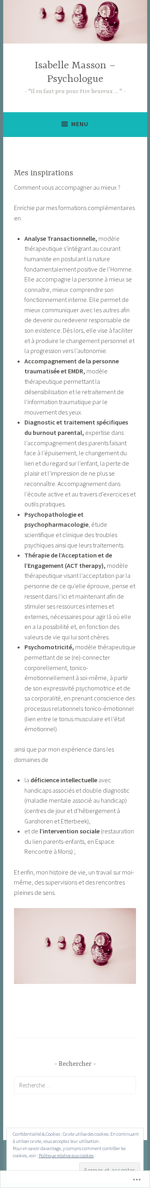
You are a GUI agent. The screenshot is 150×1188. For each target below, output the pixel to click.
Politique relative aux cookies (66, 1155)
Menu (79, 124)
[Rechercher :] (75, 1085)
